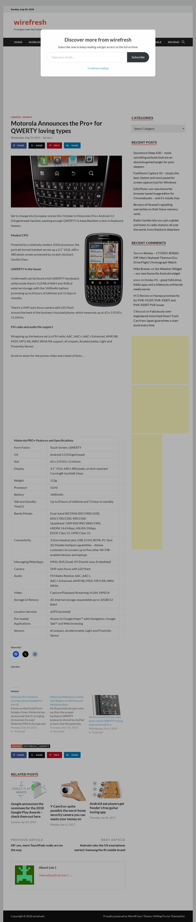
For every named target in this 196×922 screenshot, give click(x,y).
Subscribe (138, 57)
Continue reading (98, 68)
